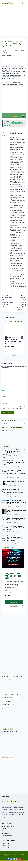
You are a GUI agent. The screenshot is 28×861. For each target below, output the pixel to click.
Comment (4, 369)
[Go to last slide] (6, 337)
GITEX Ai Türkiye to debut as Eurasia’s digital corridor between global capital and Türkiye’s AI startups (16, 492)
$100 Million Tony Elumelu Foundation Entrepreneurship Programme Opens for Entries (7, 301)
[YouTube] (19, 859)
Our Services (5, 833)
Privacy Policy (6, 845)
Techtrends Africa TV (8, 835)
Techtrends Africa (7, 806)
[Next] (22, 337)
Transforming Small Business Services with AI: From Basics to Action (15, 527)
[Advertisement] (14, 21)
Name (4, 390)
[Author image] (3, 51)
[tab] (12, 355)
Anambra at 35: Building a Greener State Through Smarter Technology (16, 451)
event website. (19, 86)
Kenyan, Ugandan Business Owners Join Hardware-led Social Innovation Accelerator (13, 341)
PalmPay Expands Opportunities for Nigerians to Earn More (16, 519)
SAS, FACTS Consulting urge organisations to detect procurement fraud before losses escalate (16, 473)
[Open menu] (26, 3)
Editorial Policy (6, 848)
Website (4, 403)
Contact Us (5, 831)
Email (4, 397)
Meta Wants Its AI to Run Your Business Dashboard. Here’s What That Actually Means (16, 502)
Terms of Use (6, 843)
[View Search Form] (22, 3)
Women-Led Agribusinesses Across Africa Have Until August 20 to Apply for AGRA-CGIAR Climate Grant (16, 538)
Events (5, 52)
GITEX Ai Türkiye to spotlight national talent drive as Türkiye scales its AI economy (15, 462)
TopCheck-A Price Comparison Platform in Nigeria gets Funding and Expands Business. (20, 301)
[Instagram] (14, 859)
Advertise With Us (7, 828)
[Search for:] (14, 423)
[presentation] (14, 327)
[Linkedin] (17, 859)
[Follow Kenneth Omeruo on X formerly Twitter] (11, 290)
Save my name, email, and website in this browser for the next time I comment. (14, 407)
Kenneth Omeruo (10, 50)
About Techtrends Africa (9, 826)
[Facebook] (8, 859)
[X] (11, 859)
